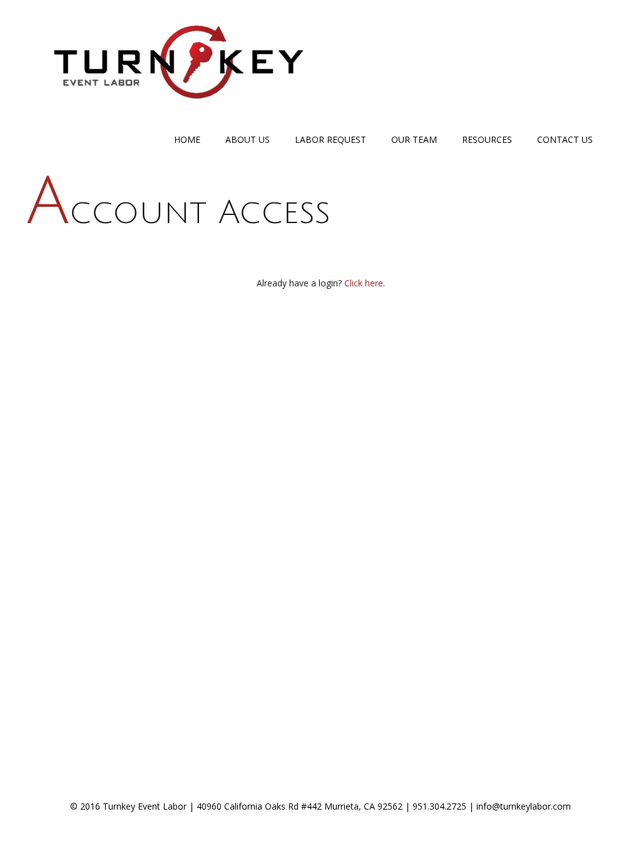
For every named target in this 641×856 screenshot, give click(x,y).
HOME (187, 139)
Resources (487, 139)
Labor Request (330, 139)
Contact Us (565, 139)
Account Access (178, 213)
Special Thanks (323, 830)
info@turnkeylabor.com (523, 806)
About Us (247, 139)
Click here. (364, 283)
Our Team (414, 139)
